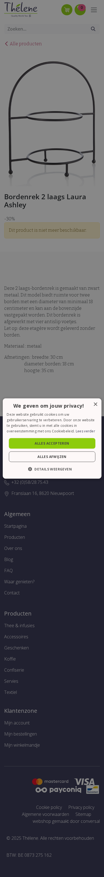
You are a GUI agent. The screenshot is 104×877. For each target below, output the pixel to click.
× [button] (95, 404)
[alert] (52, 438)
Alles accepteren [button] (52, 443)
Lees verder (85, 430)
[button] (52, 469)
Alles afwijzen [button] (52, 456)
